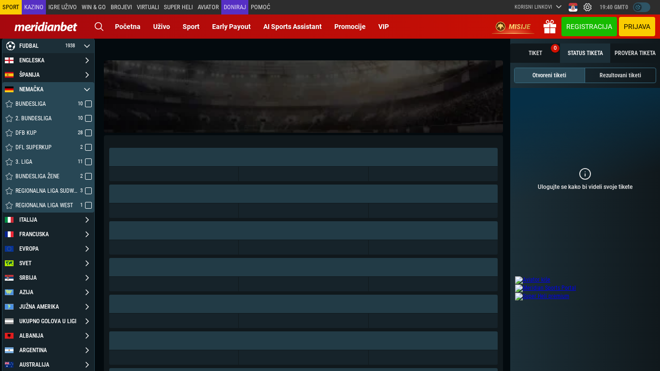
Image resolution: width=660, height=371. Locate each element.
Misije (520, 26)
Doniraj (235, 7)
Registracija (589, 26)
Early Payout (231, 26)
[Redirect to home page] (46, 26)
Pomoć (260, 7)
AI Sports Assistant (292, 26)
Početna (128, 26)
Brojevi (121, 7)
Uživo (161, 26)
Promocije (350, 26)
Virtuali (148, 7)
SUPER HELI (178, 7)
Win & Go (94, 7)
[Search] (99, 26)
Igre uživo (62, 7)
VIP (383, 26)
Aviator (208, 7)
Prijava (637, 26)
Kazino (33, 7)
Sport (191, 26)
